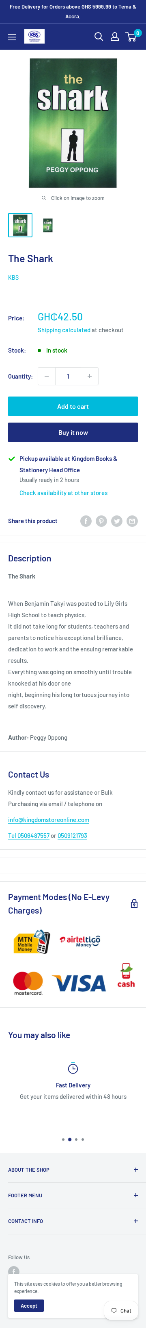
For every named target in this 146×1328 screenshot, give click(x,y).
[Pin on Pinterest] (101, 521)
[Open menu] (12, 37)
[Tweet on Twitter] (116, 521)
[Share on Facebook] (86, 521)
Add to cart (73, 406)
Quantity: (20, 376)
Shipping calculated (64, 329)
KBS (13, 277)
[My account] (115, 36)
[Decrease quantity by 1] (46, 376)
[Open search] (98, 36)
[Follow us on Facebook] (13, 1272)
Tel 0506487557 (28, 835)
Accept (29, 1305)
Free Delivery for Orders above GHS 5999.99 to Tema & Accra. (73, 11)
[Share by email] (132, 521)
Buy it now (73, 432)
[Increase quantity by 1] (89, 376)
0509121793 (72, 835)
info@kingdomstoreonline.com (48, 819)
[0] (131, 37)
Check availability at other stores (63, 492)
